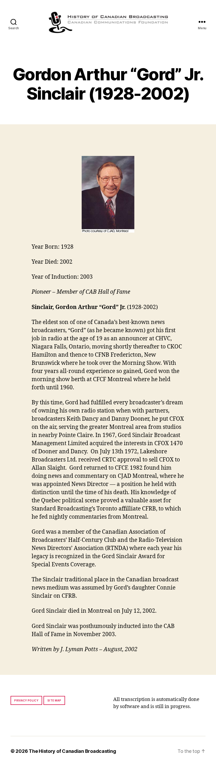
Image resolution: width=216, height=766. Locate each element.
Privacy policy (26, 700)
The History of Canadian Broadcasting (72, 751)
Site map (54, 700)
